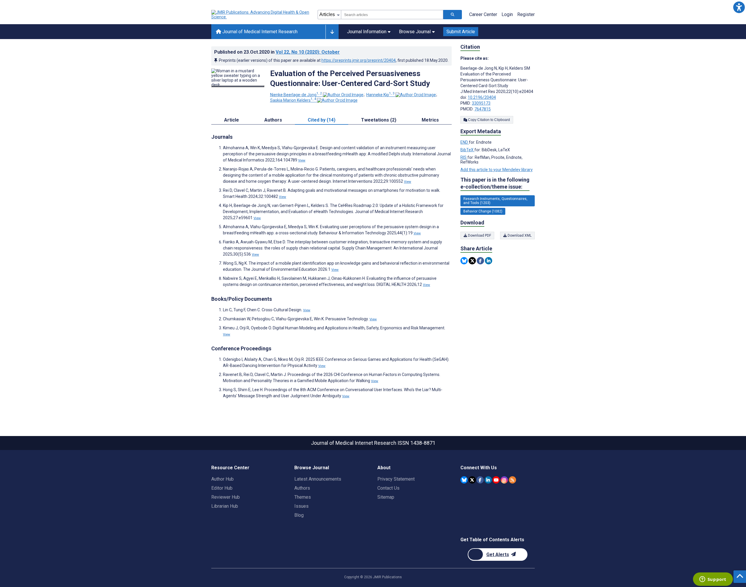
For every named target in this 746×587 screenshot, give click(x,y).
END (464, 142)
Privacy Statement (396, 479)
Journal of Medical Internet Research (259, 31)
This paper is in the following (494, 183)
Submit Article (460, 31)
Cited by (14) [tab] (321, 120)
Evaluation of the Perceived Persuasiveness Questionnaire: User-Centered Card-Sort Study (350, 78)
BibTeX (467, 149)
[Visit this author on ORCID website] (343, 94)
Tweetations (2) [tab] (378, 120)
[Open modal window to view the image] (237, 86)
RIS (463, 157)
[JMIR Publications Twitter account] (472, 480)
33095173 (481, 103)
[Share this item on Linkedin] (488, 260)
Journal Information (366, 31)
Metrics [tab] (430, 120)
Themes (302, 497)
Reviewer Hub (225, 497)
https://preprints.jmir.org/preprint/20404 (358, 60)
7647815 (482, 109)
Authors (302, 488)
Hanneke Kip (380, 94)
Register (526, 14)
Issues (301, 506)
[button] (738, 7)
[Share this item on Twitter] (472, 260)
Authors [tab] (273, 120)
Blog (299, 515)
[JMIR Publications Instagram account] (504, 480)
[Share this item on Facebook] (480, 260)
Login (507, 14)
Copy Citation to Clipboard (488, 120)
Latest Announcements (317, 479)
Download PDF (479, 235)
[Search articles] (452, 14)
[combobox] (392, 14)
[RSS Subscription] (512, 480)
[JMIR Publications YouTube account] (496, 480)
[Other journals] (332, 32)
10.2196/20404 (482, 97)
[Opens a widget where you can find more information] (713, 579)
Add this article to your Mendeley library (496, 169)
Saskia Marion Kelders (293, 100)
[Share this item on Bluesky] (464, 260)
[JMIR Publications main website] (260, 14)
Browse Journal (415, 31)
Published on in (277, 52)
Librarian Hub (224, 506)
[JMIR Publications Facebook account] (480, 480)
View (301, 160)
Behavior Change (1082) (482, 211)
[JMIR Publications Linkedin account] (488, 480)
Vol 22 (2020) (308, 52)
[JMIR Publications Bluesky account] (464, 480)
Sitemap (385, 497)
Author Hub (222, 479)
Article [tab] (231, 120)
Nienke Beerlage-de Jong (296, 94)
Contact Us (388, 488)
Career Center (483, 14)
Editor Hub (222, 488)
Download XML (519, 235)
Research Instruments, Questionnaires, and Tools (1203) (495, 201)
